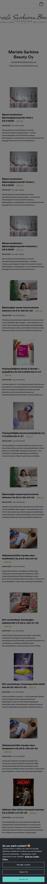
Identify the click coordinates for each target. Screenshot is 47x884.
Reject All (23, 872)
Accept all (23, 879)
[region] (23, 861)
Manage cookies (23, 865)
